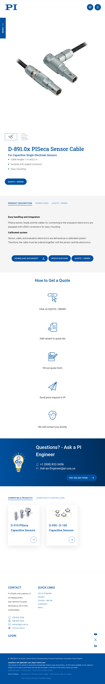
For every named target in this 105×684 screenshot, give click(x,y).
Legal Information (14, 670)
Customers (42, 604)
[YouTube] (95, 634)
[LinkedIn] (95, 645)
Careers (41, 597)
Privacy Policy (26, 670)
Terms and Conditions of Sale (42, 670)
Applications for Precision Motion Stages (34, 674)
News (40, 607)
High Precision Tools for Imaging (60, 674)
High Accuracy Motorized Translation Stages (36, 678)
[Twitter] (95, 640)
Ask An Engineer (45, 593)
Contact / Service (45, 600)
